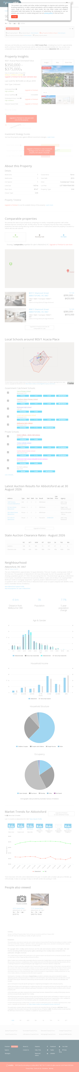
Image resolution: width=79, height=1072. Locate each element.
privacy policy (48, 13)
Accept (14, 17)
